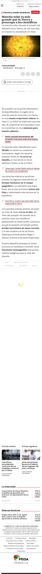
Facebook (22, 74)
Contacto (9, 538)
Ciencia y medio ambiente (16, 12)
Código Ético (21, 551)
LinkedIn (33, 74)
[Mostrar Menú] (2, 5)
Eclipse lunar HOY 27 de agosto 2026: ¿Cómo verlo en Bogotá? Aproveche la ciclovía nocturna (14, 516)
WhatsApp (38, 74)
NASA (7, 262)
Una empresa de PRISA (21, 558)
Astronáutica (9, 266)
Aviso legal (30, 543)
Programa (20, 6)
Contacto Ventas (20, 538)
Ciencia (34, 266)
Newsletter (32, 538)
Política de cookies (32, 546)
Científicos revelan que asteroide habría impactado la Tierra (22, 202)
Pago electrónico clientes (14, 541)
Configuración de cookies (14, 548)
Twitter (28, 74)
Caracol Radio (10, 5)
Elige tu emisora (34, 6)
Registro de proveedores (16, 543)
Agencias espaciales (21, 262)
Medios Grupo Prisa (21, 563)
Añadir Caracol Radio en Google (19, 82)
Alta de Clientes (30, 541)
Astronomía (23, 266)
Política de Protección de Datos (13, 546)
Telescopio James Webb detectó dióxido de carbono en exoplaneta (22, 169)
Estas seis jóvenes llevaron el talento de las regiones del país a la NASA (30, 465)
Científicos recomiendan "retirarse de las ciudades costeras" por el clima (10, 466)
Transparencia (31, 548)
